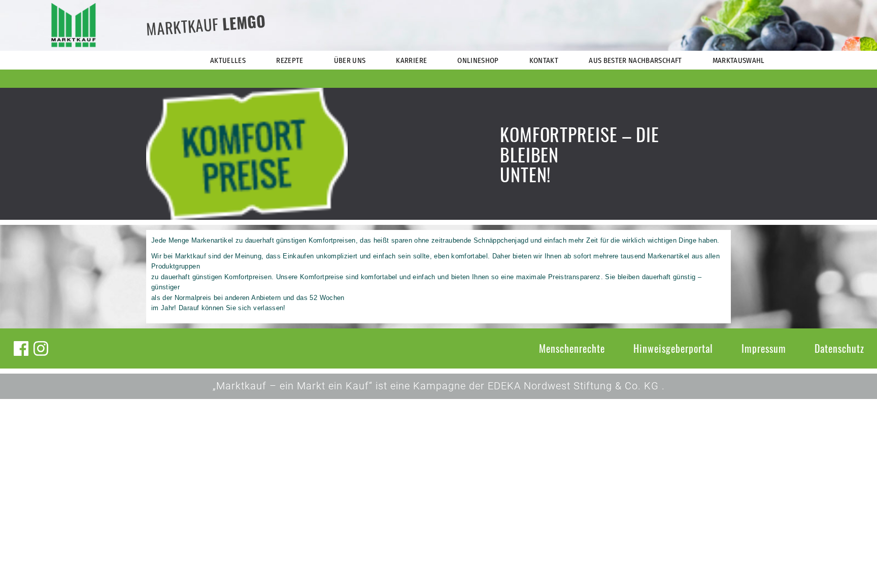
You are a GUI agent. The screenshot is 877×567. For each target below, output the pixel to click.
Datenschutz (839, 348)
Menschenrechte (572, 348)
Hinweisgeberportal (673, 348)
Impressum (763, 348)
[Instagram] (40, 348)
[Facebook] (21, 348)
